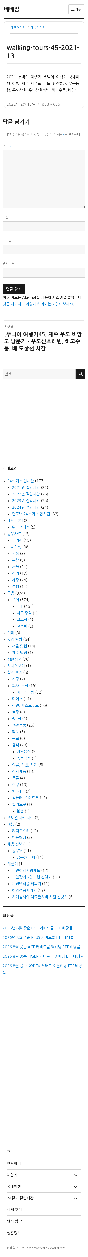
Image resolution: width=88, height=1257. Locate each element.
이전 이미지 (17, 27)
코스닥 (22, 619)
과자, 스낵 (20, 685)
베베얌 (11, 9)
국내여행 (14, 547)
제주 (15, 580)
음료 (15, 738)
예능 (10, 824)
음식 (15, 745)
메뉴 (77, 9)
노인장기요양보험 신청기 (32, 877)
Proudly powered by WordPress (42, 1247)
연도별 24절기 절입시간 (31, 514)
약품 (15, 732)
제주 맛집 (19, 652)
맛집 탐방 (14, 639)
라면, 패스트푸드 (25, 705)
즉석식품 (24, 758)
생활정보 (14, 659)
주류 (15, 778)
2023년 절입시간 (26, 501)
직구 (15, 785)
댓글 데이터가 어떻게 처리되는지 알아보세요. (38, 304)
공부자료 (14, 534)
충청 (15, 586)
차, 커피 (18, 791)
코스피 (22, 626)
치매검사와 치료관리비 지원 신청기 (40, 897)
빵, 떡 (16, 718)
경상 (15, 553)
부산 (15, 560)
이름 (6, 217)
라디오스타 (21, 831)
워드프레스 (21, 527)
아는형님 (19, 837)
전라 (15, 573)
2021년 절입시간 (26, 487)
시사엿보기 (16, 666)
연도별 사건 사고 (20, 818)
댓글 (7, 146)
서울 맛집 (19, 646)
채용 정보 (14, 844)
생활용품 (19, 725)
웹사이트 (9, 263)
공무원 (17, 851)
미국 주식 (24, 613)
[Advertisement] (45, 421)
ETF (20, 606)
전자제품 (19, 771)
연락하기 (14, 1163)
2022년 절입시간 (26, 494)
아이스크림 (25, 692)
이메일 (7, 240)
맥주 (15, 712)
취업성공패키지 (24, 890)
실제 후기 (14, 672)
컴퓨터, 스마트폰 (25, 798)
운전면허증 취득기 (26, 884)
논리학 (17, 540)
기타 (10, 633)
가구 (15, 679)
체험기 (12, 864)
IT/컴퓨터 (15, 520)
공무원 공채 (26, 857)
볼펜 (20, 811)
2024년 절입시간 (26, 507)
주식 (15, 600)
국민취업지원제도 (26, 870)
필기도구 (19, 804)
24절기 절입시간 (20, 481)
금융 (10, 593)
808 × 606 (51, 104)
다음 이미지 (37, 27)
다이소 (17, 699)
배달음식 (24, 751)
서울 (15, 567)
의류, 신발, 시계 (24, 765)
